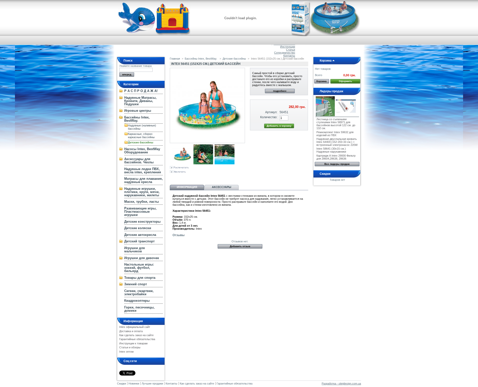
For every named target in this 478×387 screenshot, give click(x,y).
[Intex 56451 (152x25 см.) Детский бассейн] (182, 163)
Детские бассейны (140, 142)
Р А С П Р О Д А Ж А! (141, 91)
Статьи (290, 49)
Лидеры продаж (331, 91)
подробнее (280, 91)
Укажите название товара (135, 65)
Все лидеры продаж (337, 164)
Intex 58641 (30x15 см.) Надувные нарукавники (331, 150)
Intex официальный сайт (134, 326)
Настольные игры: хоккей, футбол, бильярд (139, 268)
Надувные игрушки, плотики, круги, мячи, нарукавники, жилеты (142, 192)
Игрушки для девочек (141, 258)
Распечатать (181, 167)
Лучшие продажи (152, 383)
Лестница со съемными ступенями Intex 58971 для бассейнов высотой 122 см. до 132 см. (335, 124)
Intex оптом (126, 351)
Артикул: (271, 112)
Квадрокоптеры (137, 300)
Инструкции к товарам (133, 343)
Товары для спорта (139, 278)
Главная (175, 58)
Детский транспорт (139, 241)
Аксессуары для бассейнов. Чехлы (139, 160)
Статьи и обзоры (129, 347)
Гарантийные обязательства (137, 339)
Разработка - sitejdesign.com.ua (341, 383)
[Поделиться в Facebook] (197, 178)
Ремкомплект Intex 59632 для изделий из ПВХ (335, 134)
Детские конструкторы (142, 221)
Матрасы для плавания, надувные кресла (143, 180)
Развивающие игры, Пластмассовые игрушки (140, 211)
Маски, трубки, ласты (141, 201)
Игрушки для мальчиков (134, 249)
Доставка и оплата (131, 331)
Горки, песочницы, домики (139, 308)
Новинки (133, 383)
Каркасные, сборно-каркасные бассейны (141, 135)
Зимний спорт (135, 284)
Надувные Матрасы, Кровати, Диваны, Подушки (140, 101)
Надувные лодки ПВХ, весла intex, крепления (142, 170)
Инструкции (287, 46)
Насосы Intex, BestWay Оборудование (142, 150)
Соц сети (130, 361)
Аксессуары (221, 187)
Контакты (289, 55)
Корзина (326, 60)
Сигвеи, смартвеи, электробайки (139, 292)
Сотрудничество (284, 52)
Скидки (325, 174)
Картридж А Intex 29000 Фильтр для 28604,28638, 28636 (336, 157)
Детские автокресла (140, 235)
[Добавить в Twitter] (206, 178)
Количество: (268, 117)
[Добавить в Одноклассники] (181, 178)
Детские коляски (137, 228)
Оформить (345, 81)
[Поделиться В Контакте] (173, 178)
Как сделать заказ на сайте (136, 335)
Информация (133, 321)
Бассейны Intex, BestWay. (137, 118)
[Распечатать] (218, 178)
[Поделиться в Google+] (189, 178)
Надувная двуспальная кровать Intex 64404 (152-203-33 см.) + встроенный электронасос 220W (337, 141)
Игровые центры (137, 110)
